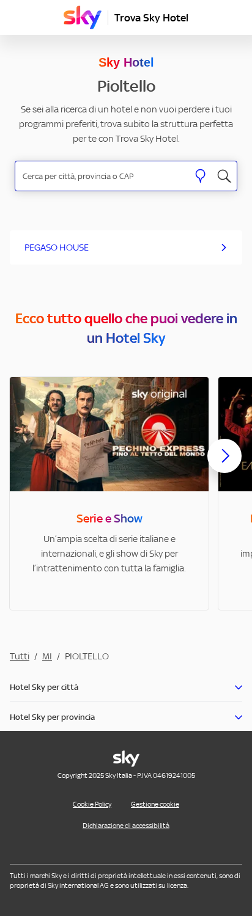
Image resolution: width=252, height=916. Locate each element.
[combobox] (102, 176)
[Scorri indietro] (27, 463)
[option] (109, 493)
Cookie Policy (92, 804)
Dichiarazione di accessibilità (126, 825)
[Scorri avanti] (224, 466)
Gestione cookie (155, 804)
